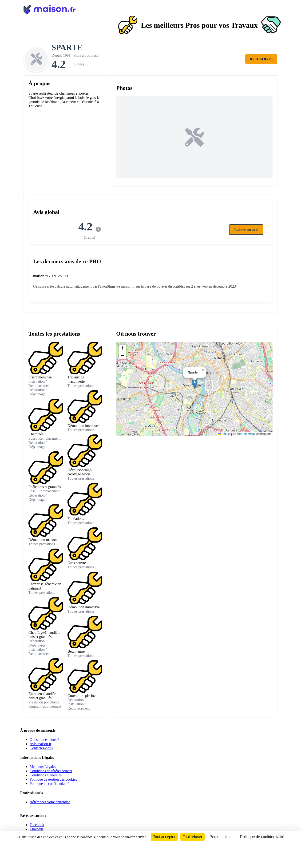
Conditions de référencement (51, 771)
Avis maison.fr (40, 744)
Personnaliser (221, 837)
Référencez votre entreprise (50, 802)
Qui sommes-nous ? (44, 740)
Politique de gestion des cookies (53, 779)
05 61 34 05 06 (261, 59)
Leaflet (225, 434)
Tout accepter (164, 837)
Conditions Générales (46, 775)
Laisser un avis (246, 230)
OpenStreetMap (245, 434)
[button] (195, 384)
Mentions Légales (43, 767)
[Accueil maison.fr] (150, 8)
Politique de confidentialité (49, 784)
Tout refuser (192, 837)
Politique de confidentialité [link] (262, 837)
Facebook (37, 825)
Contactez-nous (41, 748)
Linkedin (36, 829)
